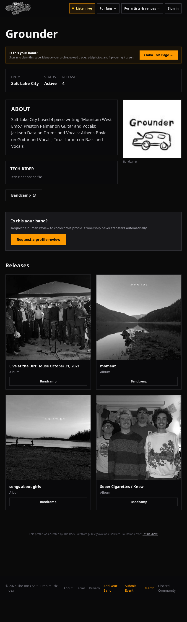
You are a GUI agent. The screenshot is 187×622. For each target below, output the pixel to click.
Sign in (173, 8)
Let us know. (150, 534)
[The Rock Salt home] (18, 8)
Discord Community (167, 588)
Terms (81, 588)
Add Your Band (110, 588)
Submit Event (130, 588)
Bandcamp (21, 195)
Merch (149, 588)
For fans (106, 8)
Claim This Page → (158, 55)
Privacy (94, 588)
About (68, 588)
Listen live (84, 8)
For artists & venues (140, 8)
